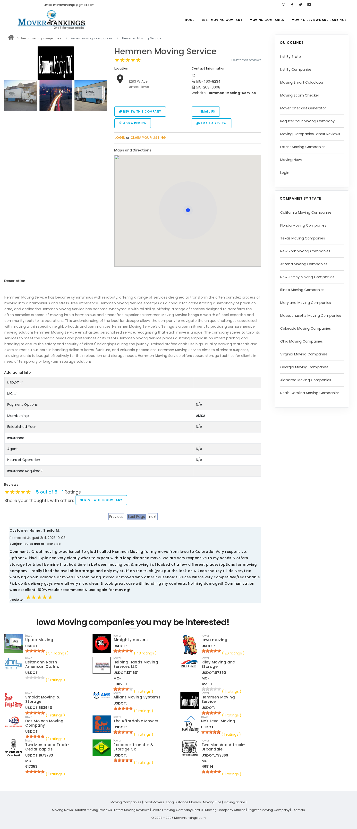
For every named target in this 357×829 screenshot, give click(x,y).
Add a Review (134, 123)
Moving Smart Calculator (301, 82)
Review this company (141, 111)
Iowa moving (215, 639)
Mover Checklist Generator (303, 108)
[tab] (186, 150)
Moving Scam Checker (299, 95)
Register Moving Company (268, 810)
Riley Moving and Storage (219, 664)
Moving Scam (234, 802)
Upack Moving (39, 639)
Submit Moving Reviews (93, 810)
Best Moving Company (222, 20)
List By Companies (296, 69)
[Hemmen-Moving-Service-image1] (91, 95)
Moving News (291, 159)
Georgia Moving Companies (304, 367)
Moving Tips (212, 802)
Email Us (207, 111)
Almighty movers (130, 639)
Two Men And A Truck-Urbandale (223, 747)
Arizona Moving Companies (303, 264)
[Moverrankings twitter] (300, 5)
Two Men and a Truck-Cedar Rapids (47, 747)
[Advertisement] (55, 146)
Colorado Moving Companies (305, 328)
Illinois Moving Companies (302, 289)
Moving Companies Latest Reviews (310, 134)
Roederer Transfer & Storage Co (133, 747)
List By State (290, 56)
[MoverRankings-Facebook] (292, 5)
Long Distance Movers (183, 802)
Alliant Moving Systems (137, 697)
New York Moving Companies (305, 251)
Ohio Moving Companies (301, 341)
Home (189, 20)
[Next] (102, 95)
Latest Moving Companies (302, 146)
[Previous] (9, 95)
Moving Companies (267, 20)
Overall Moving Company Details (177, 810)
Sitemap (298, 810)
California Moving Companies (306, 212)
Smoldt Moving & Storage (42, 699)
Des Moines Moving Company (44, 723)
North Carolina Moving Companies (310, 392)
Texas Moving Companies (302, 238)
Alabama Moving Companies (305, 380)
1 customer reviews (246, 60)
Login (284, 172)
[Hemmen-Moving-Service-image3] (55, 95)
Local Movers (154, 802)
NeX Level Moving (218, 720)
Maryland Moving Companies (305, 302)
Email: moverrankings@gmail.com (69, 5)
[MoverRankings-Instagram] (283, 5)
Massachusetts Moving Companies (310, 315)
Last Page (136, 516)
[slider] (127, 60)
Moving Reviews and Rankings (319, 20)
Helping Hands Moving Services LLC (135, 664)
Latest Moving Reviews (131, 810)
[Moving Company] (11, 38)
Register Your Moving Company (307, 121)
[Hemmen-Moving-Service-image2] (20, 95)
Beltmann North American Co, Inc (42, 664)
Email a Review (213, 123)
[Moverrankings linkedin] (309, 5)
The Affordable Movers (136, 720)
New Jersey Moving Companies (307, 276)
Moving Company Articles (225, 810)
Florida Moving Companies (303, 225)
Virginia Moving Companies (304, 354)
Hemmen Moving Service (165, 51)
